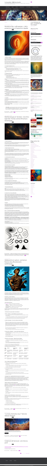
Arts (13, 435)
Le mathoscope (32, 152)
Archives (11, 460)
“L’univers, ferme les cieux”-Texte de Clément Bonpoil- (16, 415)
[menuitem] (8, 7)
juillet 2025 (32, 189)
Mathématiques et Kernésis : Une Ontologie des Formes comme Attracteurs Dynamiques (17, 118)
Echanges (16, 450)
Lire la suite (6, 433)
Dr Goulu (32, 158)
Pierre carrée (32, 165)
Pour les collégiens (15, 254)
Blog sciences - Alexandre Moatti (34, 145)
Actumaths (32, 167)
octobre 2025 (32, 186)
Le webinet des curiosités (34, 156)
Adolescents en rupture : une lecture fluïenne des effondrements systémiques (16, 262)
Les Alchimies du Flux (22, 111)
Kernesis (19, 111)
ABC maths (32, 166)
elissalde (32, 98)
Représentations (7, 112)
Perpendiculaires (33, 159)
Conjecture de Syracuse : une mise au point (16, 442)
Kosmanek (32, 105)
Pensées (10, 436)
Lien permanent (7, 111)
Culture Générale (23, 253)
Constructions (19, 253)
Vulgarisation (21, 255)
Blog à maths (32, 148)
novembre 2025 (32, 185)
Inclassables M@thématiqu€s (13, 2)
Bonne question (15, 253)
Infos (23, 435)
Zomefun (32, 153)
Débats (14, 111)
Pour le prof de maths (10, 254)
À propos (15, 460)
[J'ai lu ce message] (46, 465)
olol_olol (32, 95)
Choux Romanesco (33, 143)
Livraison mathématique (33, 155)
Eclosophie (16, 111)
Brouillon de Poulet (33, 147)
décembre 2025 (32, 184)
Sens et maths (32, 160)
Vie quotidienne (11, 112)
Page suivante (27, 453)
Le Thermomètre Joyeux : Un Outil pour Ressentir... (36, 109)
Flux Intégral (7, 303)
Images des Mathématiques (34, 157)
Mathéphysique (32, 154)
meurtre (11, 409)
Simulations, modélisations (17, 255)
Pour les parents (24, 254)
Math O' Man (32, 161)
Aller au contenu (2, 0)
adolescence (8, 409)
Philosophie (27, 111)
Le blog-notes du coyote (33, 144)
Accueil (6, 460)
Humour (22, 435)
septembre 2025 (33, 187)
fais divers (6, 409)
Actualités (14, 408)
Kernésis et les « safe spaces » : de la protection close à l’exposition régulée (16, 27)
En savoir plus (32, 465)
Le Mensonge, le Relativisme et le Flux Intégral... (36, 95)
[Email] (31, 2)
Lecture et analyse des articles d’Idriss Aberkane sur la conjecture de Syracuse (16, 447)
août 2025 (32, 188)
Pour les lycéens (20, 254)
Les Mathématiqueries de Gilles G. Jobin (35, 146)
